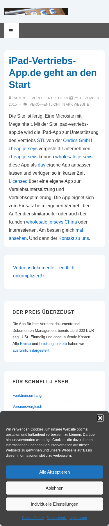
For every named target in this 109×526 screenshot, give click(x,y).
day (41, 164)
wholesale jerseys (73, 156)
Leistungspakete (53, 343)
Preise (25, 343)
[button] (100, 418)
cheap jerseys (23, 148)
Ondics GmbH (77, 140)
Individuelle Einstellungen (54, 504)
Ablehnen (54, 488)
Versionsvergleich (27, 406)
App (69, 104)
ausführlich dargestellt (30, 350)
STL (41, 140)
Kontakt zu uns (73, 238)
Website (81, 104)
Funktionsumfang (27, 395)
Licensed (18, 181)
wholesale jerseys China (51, 221)
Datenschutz (57, 518)
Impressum (78, 518)
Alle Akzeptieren (54, 472)
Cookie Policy (33, 518)
